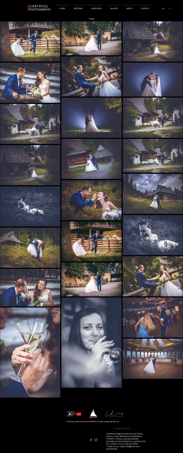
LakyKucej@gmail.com (130, 446)
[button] (78, 7)
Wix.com (116, 421)
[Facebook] (91, 440)
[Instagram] (96, 440)
